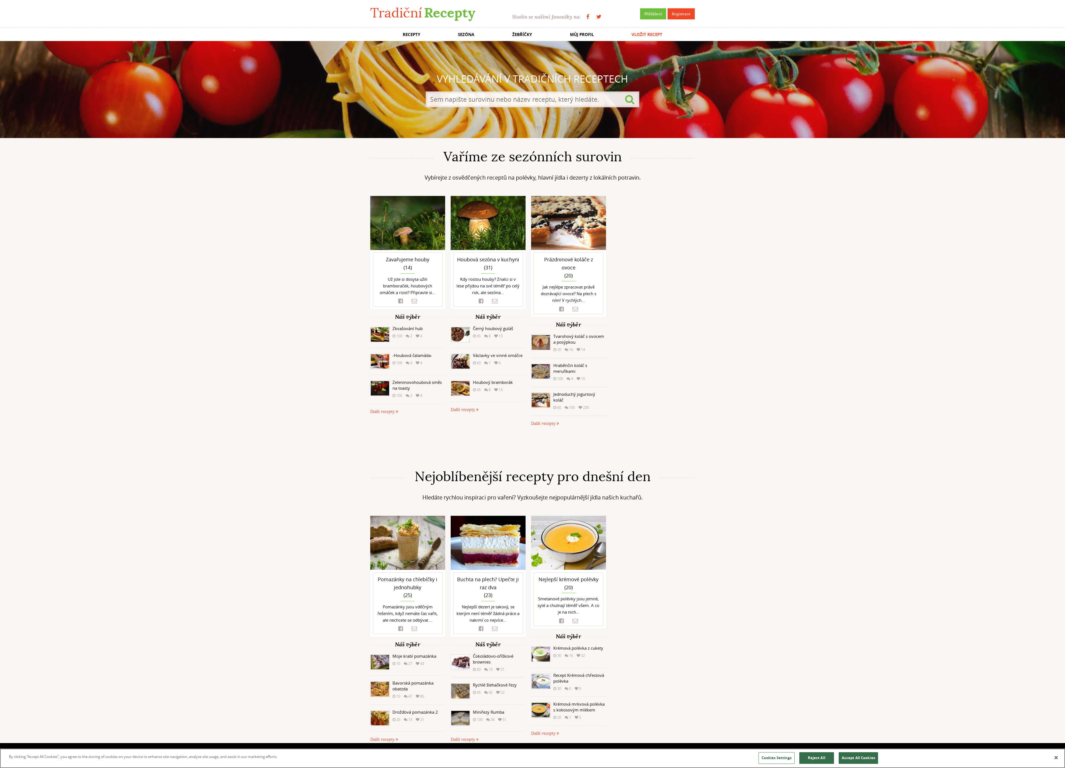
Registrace (681, 13)
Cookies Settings (777, 757)
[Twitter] (598, 16)
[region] (532, 758)
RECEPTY (411, 34)
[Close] (1056, 758)
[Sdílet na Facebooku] (400, 301)
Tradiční (422, 13)
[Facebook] (587, 16)
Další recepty (383, 411)
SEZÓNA (466, 34)
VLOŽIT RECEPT (647, 34)
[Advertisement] (532, 447)
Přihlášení (653, 13)
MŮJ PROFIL (582, 34)
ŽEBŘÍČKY (522, 34)
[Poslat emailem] (414, 301)
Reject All (816, 757)
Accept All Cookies (858, 757)
